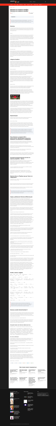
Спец (48, 395)
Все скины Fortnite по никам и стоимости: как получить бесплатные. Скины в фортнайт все (14, 378)
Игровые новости (41, 394)
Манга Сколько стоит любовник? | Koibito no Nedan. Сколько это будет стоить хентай (16, 406)
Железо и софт (36, 4)
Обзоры (25, 4)
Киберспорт (21, 4)
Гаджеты (40, 4)
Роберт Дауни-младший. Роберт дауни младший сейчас (23, 370)
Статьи (15, 4)
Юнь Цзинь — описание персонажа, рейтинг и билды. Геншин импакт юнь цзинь (30, 409)
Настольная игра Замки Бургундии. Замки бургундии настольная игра (14, 371)
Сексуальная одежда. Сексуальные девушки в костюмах (42, 370)
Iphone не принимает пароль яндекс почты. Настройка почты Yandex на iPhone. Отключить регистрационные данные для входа (17, 412)
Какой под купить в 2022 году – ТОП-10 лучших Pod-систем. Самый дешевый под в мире (17, 417)
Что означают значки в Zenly (16, 398)
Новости (11, 4)
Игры (31, 4)
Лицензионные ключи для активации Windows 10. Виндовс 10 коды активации (30, 405)
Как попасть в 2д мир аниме (16, 393)
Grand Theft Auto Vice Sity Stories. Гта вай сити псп (30, 393)
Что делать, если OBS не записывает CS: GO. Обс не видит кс (30, 400)
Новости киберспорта (42, 395)
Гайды (17, 4)
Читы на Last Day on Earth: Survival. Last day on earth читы (30, 397)
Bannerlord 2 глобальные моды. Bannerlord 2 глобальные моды (23, 378)
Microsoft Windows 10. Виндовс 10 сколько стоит (32, 370)
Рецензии (28, 4)
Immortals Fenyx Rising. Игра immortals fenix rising (41, 378)
